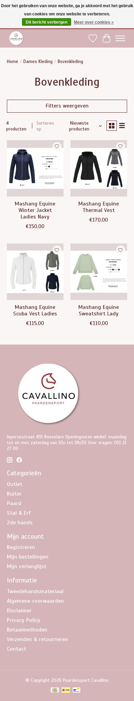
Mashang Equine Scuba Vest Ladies (35, 310)
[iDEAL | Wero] (66, 690)
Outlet (14, 484)
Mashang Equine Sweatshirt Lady (98, 310)
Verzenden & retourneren (37, 639)
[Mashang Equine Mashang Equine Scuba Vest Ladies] (35, 271)
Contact (16, 649)
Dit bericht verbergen (46, 22)
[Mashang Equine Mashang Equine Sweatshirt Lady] (98, 271)
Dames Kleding (38, 61)
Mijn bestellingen (27, 556)
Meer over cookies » (94, 22)
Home (12, 61)
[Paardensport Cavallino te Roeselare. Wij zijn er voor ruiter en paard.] (16, 38)
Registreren (21, 547)
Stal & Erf (19, 513)
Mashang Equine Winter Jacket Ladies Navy (35, 210)
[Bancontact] (76, 690)
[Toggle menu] (120, 38)
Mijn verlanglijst (26, 566)
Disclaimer (19, 610)
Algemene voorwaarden (35, 601)
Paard (14, 503)
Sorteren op (45, 126)
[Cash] (55, 690)
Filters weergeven (67, 105)
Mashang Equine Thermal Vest (98, 207)
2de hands (20, 522)
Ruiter (14, 493)
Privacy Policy (23, 620)
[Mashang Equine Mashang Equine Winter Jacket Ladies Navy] (35, 168)
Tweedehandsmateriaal (35, 591)
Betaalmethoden (27, 629)
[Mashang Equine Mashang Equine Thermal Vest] (98, 168)
